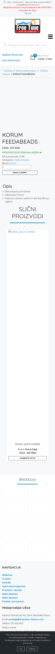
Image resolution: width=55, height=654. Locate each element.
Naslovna (7, 575)
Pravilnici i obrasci (12, 590)
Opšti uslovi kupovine (14, 586)
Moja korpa (43, 55)
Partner (28, 13)
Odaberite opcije (27, 458)
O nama (6, 578)
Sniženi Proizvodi (12, 54)
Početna (8, 70)
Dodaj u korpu (20, 173)
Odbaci (32, 649)
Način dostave (10, 597)
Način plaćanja (10, 594)
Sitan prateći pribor (26, 70)
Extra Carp (31, 449)
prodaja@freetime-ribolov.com (26, 619)
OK (20, 649)
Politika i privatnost (13, 601)
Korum (12, 163)
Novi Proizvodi (11, 60)
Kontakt (6, 582)
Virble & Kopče (21, 160)
